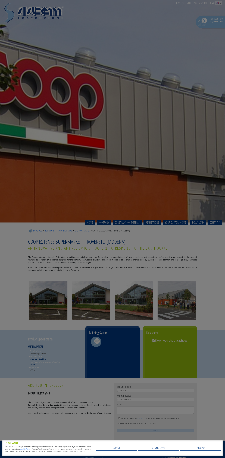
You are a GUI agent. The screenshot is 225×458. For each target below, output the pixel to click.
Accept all (116, 448)
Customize (201, 448)
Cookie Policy (25, 449)
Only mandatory (158, 448)
